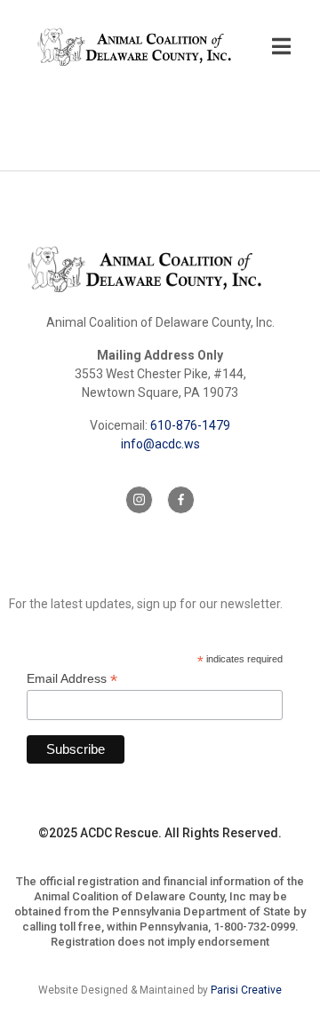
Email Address (72, 678)
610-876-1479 (190, 425)
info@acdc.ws (160, 444)
